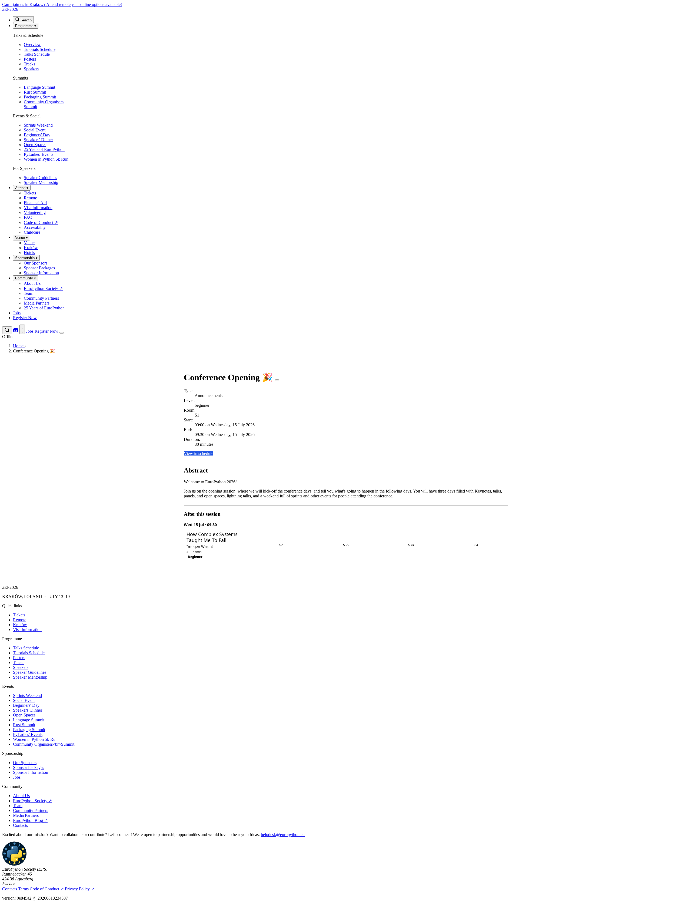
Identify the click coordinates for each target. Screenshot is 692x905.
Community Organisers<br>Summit (43, 744)
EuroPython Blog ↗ (30, 820)
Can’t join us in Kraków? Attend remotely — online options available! (62, 4)
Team (17, 805)
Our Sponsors (24, 762)
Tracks (18, 662)
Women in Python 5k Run (35, 739)
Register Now (25, 317)
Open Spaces (24, 715)
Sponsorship (26, 258)
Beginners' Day (26, 705)
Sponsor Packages (28, 767)
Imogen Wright (200, 546)
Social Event (24, 700)
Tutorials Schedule (29, 652)
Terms (24, 889)
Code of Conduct (47, 889)
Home (19, 345)
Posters (19, 657)
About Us (21, 795)
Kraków (20, 624)
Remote (19, 619)
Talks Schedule (26, 648)
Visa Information (27, 629)
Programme (25, 26)
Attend (21, 188)
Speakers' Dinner (27, 710)
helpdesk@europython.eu (283, 834)
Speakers (20, 667)
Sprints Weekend (27, 695)
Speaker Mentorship (30, 677)
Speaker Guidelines (29, 672)
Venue (21, 238)
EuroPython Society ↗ (32, 800)
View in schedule (198, 453)
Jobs (17, 313)
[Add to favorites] (277, 380)
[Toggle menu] (61, 332)
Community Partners (30, 810)
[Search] (7, 330)
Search (25, 20)
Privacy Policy (79, 889)
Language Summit (28, 720)
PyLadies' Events (27, 734)
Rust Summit (24, 724)
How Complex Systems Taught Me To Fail (212, 537)
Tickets (19, 615)
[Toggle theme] (22, 329)
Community (25, 278)
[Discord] (16, 331)
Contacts (20, 825)
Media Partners (26, 815)
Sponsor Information (30, 772)
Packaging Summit (29, 729)
